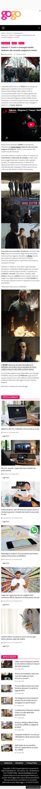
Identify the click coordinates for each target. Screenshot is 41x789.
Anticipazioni (5, 43)
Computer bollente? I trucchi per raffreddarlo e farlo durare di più (27, 736)
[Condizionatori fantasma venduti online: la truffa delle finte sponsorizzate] (6, 713)
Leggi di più (5, 436)
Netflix (14, 43)
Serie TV (21, 43)
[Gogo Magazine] (11, 17)
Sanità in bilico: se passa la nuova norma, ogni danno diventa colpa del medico (18, 638)
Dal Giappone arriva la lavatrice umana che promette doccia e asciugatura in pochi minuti (26, 700)
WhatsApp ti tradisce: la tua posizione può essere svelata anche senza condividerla (19, 555)
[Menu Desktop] (3, 28)
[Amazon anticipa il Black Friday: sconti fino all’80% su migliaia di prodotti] (6, 725)
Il (1, 251)
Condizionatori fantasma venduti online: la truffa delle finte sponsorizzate (27, 712)
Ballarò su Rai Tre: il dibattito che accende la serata (20, 429)
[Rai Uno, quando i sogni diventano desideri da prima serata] (20, 453)
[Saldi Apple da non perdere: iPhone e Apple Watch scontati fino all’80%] (6, 748)
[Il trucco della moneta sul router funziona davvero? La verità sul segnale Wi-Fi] (6, 688)
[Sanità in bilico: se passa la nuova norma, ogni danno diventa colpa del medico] (20, 621)
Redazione (8, 763)
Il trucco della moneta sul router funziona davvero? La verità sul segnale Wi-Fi (27, 688)
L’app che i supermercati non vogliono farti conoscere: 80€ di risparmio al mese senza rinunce (20, 596)
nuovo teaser (16, 147)
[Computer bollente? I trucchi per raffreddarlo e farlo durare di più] (6, 737)
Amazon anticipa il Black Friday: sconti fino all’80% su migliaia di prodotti (26, 724)
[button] (39, 28)
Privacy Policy (32, 763)
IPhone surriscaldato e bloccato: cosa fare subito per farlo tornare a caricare (27, 676)
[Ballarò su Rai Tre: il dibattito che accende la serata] (20, 413)
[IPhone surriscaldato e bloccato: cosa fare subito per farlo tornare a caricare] (6, 676)
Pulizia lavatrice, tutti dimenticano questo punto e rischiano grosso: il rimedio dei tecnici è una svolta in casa (20, 512)
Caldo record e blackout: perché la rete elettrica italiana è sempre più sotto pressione (27, 663)
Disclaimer (19, 763)
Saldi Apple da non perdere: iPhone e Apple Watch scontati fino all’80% (26, 747)
